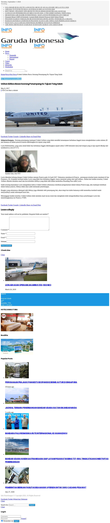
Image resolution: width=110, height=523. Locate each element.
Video (7, 63)
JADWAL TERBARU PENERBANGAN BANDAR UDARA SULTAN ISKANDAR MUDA (41, 407)
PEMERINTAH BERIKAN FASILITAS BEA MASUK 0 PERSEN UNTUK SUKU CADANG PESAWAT (45, 487)
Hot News (13, 74)
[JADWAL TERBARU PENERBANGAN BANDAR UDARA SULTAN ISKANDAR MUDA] (17, 403)
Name (3, 233)
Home (7, 51)
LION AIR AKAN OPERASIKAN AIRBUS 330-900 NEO (28, 285)
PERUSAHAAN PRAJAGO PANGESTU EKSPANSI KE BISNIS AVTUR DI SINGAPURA (41, 382)
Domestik (12, 55)
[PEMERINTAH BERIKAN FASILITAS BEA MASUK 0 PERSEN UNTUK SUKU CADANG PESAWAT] (17, 483)
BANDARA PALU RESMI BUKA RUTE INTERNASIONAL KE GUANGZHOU (36, 433)
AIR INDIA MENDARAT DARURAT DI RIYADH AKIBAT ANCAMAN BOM (33, 25)
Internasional (13, 57)
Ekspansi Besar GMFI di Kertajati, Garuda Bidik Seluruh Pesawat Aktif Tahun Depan (34, 17)
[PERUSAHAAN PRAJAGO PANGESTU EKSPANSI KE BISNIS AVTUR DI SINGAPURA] (17, 378)
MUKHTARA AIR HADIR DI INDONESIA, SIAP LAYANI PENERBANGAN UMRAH (37, 15)
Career (7, 61)
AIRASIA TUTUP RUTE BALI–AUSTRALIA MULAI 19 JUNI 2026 (30, 9)
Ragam (11, 59)
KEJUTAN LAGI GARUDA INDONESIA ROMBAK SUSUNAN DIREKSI (32, 23)
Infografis (8, 65)
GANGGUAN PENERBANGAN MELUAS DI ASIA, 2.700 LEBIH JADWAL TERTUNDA (38, 13)
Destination (9, 67)
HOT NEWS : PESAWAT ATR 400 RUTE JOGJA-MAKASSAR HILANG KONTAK (35, 11)
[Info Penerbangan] (33, 32)
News (7, 53)
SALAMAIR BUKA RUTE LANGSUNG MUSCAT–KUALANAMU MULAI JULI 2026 (37, 7)
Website (3, 241)
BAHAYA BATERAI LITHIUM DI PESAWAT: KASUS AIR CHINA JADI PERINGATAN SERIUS (40, 21)
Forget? (23, 518)
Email (3, 237)
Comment (5, 230)
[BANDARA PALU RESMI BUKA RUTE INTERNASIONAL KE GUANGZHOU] (17, 429)
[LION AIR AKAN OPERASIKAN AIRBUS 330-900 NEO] (26, 280)
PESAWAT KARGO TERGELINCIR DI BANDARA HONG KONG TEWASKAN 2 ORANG (38, 19)
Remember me (8, 521)
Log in (16, 521)
